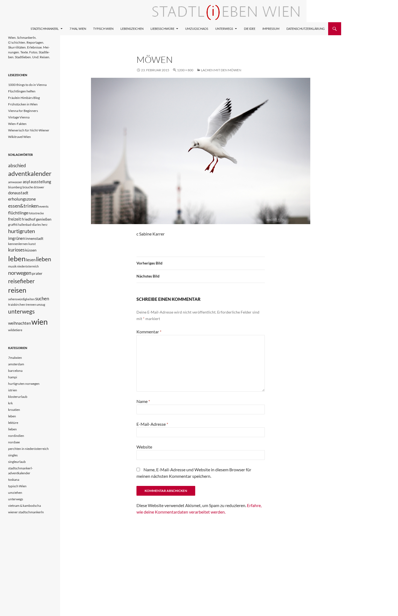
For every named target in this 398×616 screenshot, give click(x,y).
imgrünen (16, 238)
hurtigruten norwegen (24, 384)
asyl (26, 181)
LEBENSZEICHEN (131, 28)
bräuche (27, 187)
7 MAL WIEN (78, 28)
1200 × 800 (185, 70)
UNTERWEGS (224, 28)
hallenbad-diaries (29, 224)
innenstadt (34, 238)
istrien (12, 390)
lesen (30, 259)
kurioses (16, 250)
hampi (12, 377)
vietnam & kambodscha (24, 506)
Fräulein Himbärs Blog (24, 98)
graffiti (13, 224)
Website (144, 446)
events (43, 206)
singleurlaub (17, 462)
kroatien (14, 410)
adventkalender (29, 173)
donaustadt (18, 192)
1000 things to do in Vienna (27, 85)
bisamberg (15, 187)
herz (44, 224)
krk (10, 403)
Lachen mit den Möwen (221, 70)
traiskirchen (16, 304)
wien (39, 321)
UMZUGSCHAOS (196, 28)
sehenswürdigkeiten (21, 299)
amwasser (15, 182)
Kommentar (148, 331)
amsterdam (16, 364)
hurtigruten (21, 231)
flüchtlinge (18, 212)
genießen (43, 219)
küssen (31, 250)
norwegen (19, 273)
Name (143, 401)
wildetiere (15, 330)
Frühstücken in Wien (23, 104)
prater (37, 273)
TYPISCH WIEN (103, 28)
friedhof (28, 219)
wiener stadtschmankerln (26, 512)
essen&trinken (23, 206)
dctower (39, 187)
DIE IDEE (249, 28)
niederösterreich (28, 266)
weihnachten (19, 323)
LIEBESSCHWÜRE (162, 28)
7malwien (15, 358)
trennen (31, 304)
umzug (41, 304)
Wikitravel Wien (19, 137)
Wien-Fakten (17, 124)
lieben (43, 259)
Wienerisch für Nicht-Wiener (28, 130)
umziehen (15, 493)
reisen (17, 290)
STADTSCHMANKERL (45, 28)
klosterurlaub (17, 397)
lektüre (13, 423)
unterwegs (21, 311)
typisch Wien (17, 486)
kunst (32, 244)
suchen (42, 298)
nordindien (16, 436)
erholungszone (22, 198)
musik (12, 266)
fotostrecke (36, 213)
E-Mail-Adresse (152, 424)
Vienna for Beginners (23, 111)
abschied (17, 165)
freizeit (14, 219)
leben (16, 258)
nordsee (14, 442)
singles (13, 455)
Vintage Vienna (19, 117)
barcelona (15, 371)
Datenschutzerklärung (305, 28)
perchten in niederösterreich (28, 449)
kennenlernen (18, 244)
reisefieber (21, 281)
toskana (13, 480)
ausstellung (41, 181)
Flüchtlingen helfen (21, 91)
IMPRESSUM (270, 28)
